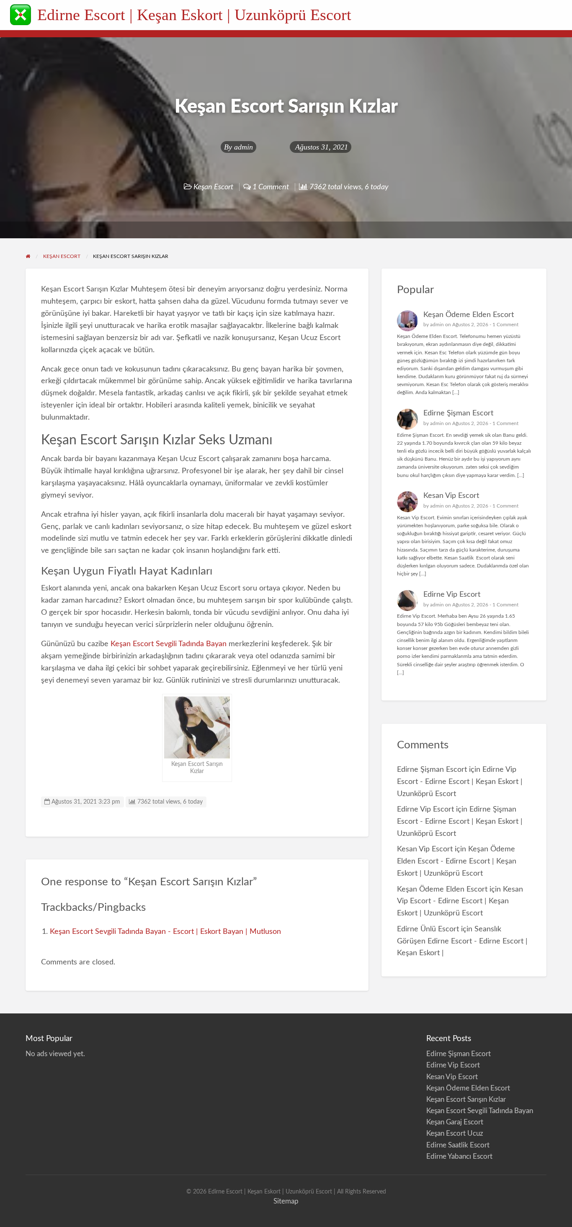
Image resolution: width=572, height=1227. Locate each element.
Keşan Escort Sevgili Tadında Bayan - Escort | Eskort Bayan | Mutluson (165, 932)
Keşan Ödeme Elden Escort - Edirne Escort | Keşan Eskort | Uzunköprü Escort (456, 861)
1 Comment (505, 324)
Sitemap (286, 1201)
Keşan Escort (213, 187)
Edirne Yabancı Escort (459, 1156)
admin (243, 147)
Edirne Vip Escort (451, 594)
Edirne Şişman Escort (458, 413)
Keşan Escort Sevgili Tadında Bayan (169, 644)
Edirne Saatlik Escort (458, 1145)
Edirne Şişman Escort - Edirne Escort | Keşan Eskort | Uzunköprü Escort (460, 821)
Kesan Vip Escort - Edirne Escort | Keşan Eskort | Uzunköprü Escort (460, 901)
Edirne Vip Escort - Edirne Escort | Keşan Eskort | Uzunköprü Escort (460, 782)
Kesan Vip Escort (451, 496)
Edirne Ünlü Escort (428, 929)
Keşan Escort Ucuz (454, 1133)
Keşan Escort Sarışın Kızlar (466, 1099)
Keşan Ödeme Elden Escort (468, 315)
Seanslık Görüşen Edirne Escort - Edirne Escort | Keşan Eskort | (462, 941)
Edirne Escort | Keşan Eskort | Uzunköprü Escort (194, 14)
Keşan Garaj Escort (454, 1122)
